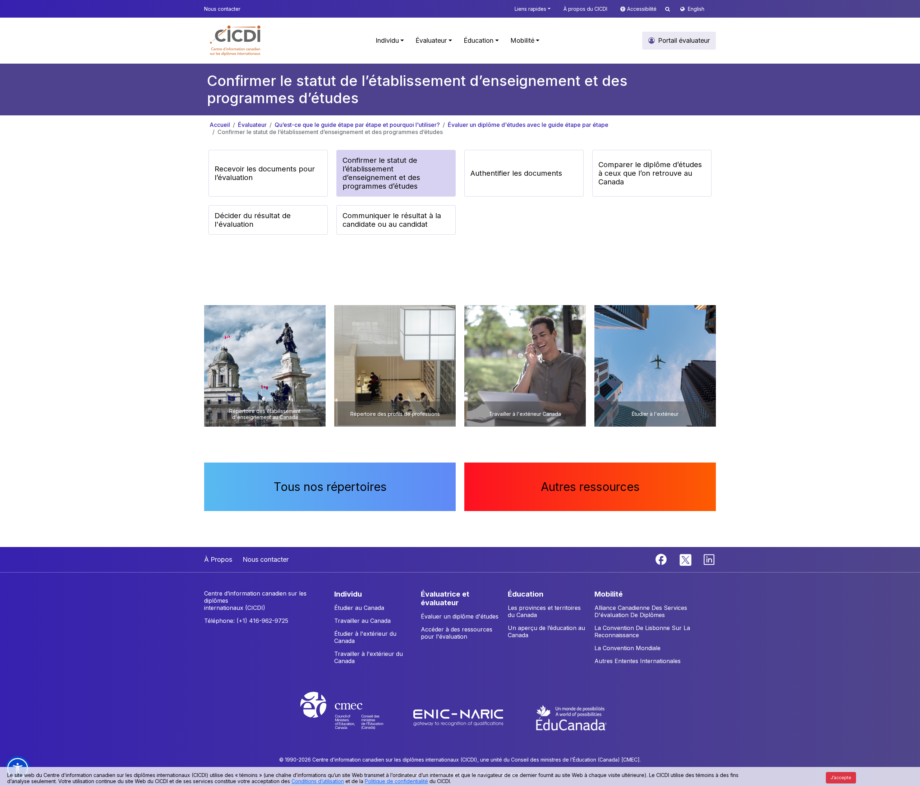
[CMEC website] (351, 717)
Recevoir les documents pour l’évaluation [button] (265, 173)
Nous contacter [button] (222, 9)
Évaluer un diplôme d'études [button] (459, 616)
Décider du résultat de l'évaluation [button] (253, 220)
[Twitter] (686, 558)
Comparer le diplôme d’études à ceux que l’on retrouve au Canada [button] (650, 173)
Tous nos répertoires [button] (330, 487)
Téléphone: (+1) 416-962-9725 (246, 620)
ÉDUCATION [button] (525, 594)
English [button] (696, 9)
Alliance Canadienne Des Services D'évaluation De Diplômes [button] (640, 611)
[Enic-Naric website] (459, 717)
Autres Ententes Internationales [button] (637, 661)
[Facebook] (662, 558)
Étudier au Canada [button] (359, 607)
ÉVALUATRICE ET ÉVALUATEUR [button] (445, 598)
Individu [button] (387, 40)
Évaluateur (252, 124)
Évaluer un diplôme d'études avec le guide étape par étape (528, 124)
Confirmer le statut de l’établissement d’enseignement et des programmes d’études (330, 131)
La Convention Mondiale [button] (627, 648)
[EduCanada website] (571, 717)
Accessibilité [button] (642, 9)
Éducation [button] (478, 40)
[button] (235, 40)
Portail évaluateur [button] (684, 40)
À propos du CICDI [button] (585, 9)
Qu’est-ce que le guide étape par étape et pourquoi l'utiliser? (357, 124)
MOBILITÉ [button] (608, 594)
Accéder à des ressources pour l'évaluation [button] (456, 633)
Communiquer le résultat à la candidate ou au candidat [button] (391, 220)
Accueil (220, 124)
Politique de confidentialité (396, 781)
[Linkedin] (709, 558)
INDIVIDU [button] (348, 594)
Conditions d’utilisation (317, 781)
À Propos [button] (218, 559)
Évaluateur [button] (431, 40)
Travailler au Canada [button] (362, 620)
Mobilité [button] (522, 40)
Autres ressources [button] (590, 487)
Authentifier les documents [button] (516, 173)
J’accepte (841, 777)
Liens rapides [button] (530, 9)
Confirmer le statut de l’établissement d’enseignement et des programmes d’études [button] (381, 173)
